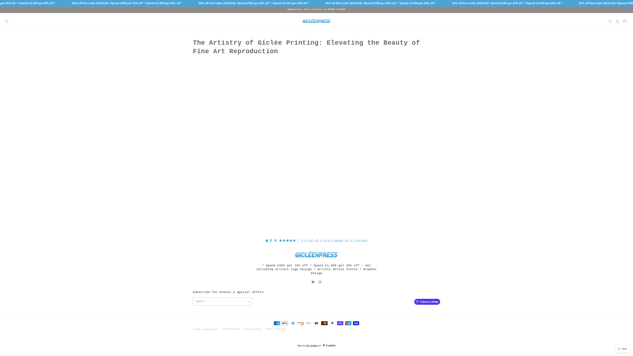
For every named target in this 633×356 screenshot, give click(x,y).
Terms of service (276, 329)
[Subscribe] (248, 301)
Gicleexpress (210, 329)
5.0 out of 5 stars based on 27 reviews (334, 240)
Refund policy (231, 329)
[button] (7, 21)
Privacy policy (253, 329)
